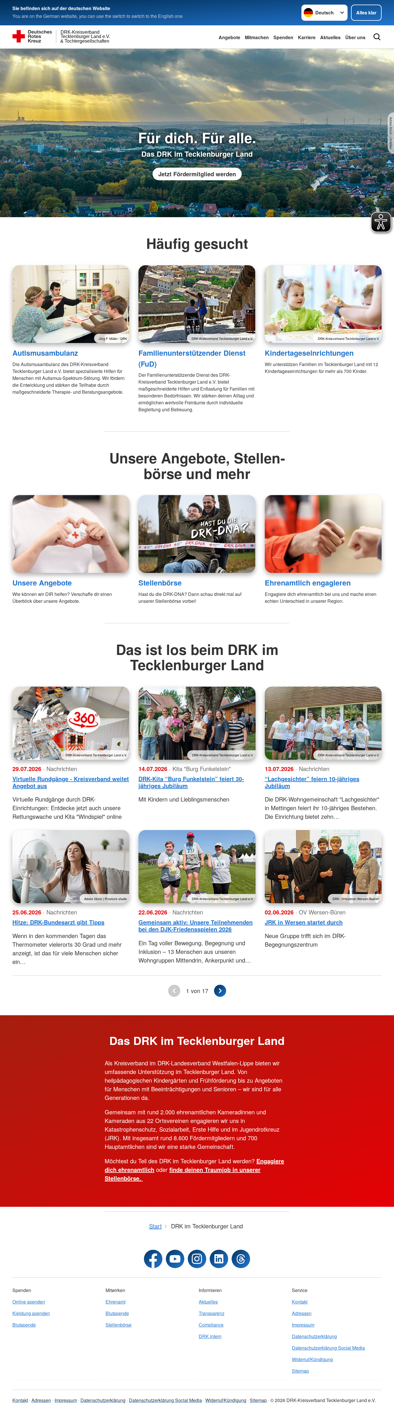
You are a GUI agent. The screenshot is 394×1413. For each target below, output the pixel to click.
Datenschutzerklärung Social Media (328, 1347)
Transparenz (211, 1313)
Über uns (355, 37)
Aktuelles (330, 37)
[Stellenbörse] (196, 534)
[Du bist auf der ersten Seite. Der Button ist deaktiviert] (174, 991)
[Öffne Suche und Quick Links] (377, 36)
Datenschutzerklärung (314, 1336)
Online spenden (28, 1301)
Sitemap (300, 1370)
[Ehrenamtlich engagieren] (323, 534)
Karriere (307, 37)
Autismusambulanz (45, 353)
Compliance (211, 1324)
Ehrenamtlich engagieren (308, 582)
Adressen (302, 1313)
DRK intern (210, 1336)
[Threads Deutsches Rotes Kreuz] (241, 1259)
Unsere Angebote (42, 582)
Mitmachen (257, 37)
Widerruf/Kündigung (312, 1359)
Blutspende (24, 1324)
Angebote (229, 37)
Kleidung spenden (31, 1313)
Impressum (303, 1324)
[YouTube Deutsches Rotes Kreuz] (175, 1259)
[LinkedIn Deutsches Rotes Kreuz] (219, 1259)
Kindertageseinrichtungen (309, 353)
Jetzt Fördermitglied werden (197, 174)
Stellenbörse (160, 582)
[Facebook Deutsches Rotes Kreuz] (153, 1259)
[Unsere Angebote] (70, 534)
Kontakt (299, 1301)
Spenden (283, 37)
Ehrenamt (115, 1301)
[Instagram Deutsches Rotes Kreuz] (197, 1259)
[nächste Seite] (220, 991)
